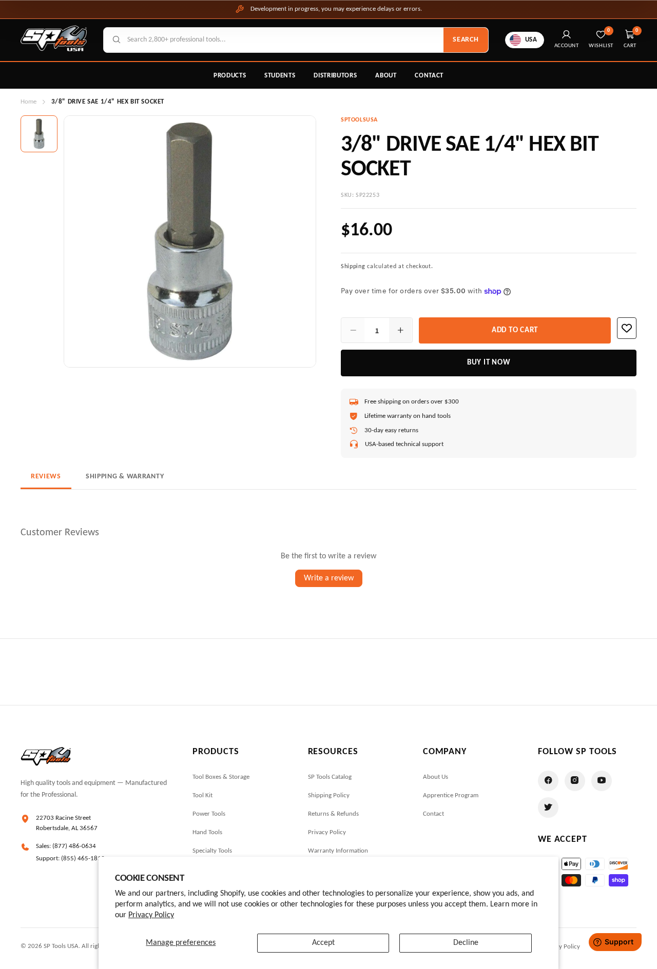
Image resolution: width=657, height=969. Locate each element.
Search (465, 40)
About (385, 75)
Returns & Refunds (333, 814)
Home (28, 101)
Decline (465, 943)
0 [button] (637, 30)
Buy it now (489, 363)
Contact (429, 75)
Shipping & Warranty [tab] (125, 476)
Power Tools (208, 814)
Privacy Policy (151, 915)
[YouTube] (601, 781)
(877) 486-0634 (74, 846)
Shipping (353, 267)
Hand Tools (207, 832)
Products (230, 75)
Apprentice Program (450, 795)
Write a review (329, 578)
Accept (323, 943)
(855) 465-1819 (83, 858)
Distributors (335, 75)
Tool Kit (202, 795)
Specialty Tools (212, 850)
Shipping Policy (329, 795)
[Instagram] (575, 781)
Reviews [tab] (46, 476)
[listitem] (39, 133)
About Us (435, 777)
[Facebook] (548, 781)
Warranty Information (338, 850)
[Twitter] (548, 807)
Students (279, 75)
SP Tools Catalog (330, 777)
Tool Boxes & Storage (220, 777)
